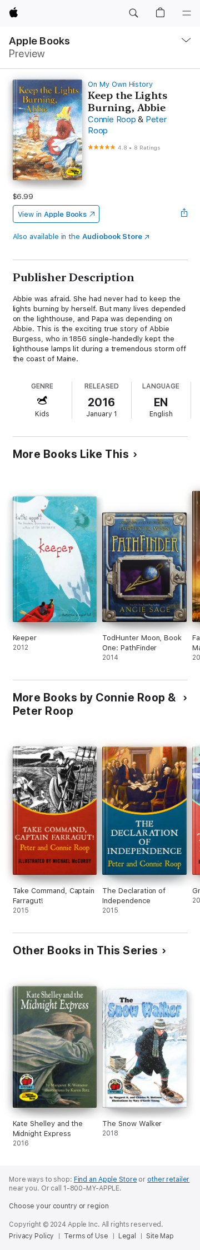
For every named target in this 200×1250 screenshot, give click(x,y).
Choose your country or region (59, 1206)
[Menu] (186, 13)
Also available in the (78, 236)
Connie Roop (112, 119)
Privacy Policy (31, 1236)
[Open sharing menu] (184, 214)
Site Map (160, 1236)
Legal (127, 1236)
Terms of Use (86, 1236)
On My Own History (120, 84)
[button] (133, 13)
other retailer (168, 1179)
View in (52, 214)
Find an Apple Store (105, 1179)
